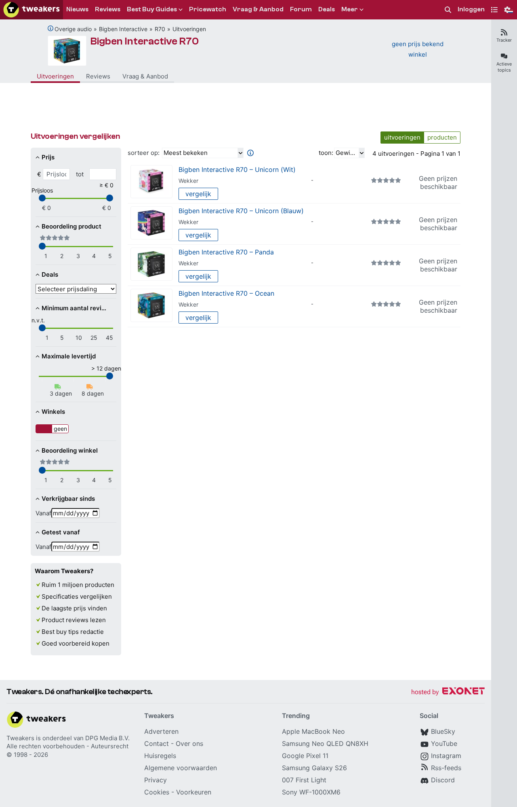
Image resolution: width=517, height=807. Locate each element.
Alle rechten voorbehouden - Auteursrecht (67, 746)
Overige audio (73, 28)
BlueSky (443, 731)
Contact (156, 743)
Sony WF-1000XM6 (311, 792)
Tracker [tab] (504, 40)
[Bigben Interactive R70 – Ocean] (151, 305)
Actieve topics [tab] (504, 67)
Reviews (98, 76)
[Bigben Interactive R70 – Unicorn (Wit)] (151, 181)
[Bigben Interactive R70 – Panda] (151, 264)
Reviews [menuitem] (107, 9)
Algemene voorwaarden (180, 768)
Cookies (156, 792)
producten (442, 137)
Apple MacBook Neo (313, 731)
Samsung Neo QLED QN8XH (325, 743)
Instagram (446, 756)
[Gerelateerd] (50, 28)
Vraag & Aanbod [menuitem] (258, 9)
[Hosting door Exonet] (448, 692)
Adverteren (161, 731)
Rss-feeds (446, 768)
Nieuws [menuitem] (77, 9)
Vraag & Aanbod (145, 76)
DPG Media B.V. (107, 738)
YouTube (444, 743)
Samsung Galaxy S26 (314, 768)
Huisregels (160, 756)
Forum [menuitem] (301, 9)
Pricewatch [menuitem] (207, 9)
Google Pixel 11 (305, 756)
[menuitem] (447, 9)
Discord (443, 780)
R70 (160, 28)
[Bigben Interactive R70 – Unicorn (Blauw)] (151, 223)
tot (80, 174)
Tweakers (20, 738)
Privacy (155, 780)
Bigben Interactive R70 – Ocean (226, 293)
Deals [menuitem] (326, 9)
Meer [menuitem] (349, 9)
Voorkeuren (193, 792)
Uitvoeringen (189, 28)
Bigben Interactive (123, 28)
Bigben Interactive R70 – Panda (226, 252)
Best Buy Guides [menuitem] (152, 9)
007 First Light (304, 780)
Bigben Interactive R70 (144, 41)
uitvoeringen (402, 137)
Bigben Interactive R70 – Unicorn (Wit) (237, 169)
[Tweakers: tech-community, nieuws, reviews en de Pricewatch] (31, 9)
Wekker (188, 180)
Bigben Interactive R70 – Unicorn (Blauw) (241, 211)
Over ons (189, 743)
